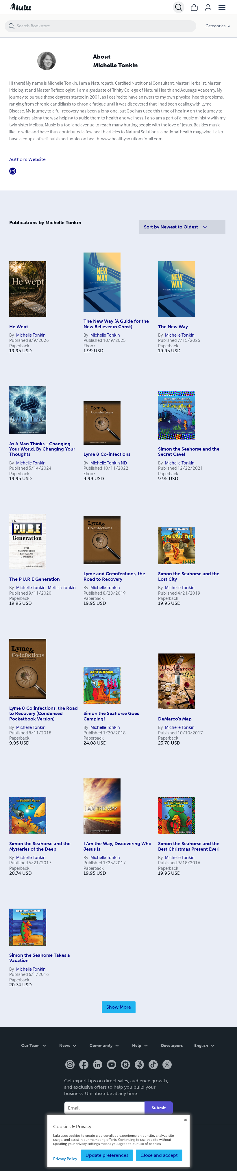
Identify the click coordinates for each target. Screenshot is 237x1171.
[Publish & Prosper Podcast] (139, 1065)
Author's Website (27, 159)
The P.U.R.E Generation (34, 579)
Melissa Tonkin (62, 587)
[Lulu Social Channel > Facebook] (83, 1065)
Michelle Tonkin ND (108, 462)
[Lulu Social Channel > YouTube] (111, 1065)
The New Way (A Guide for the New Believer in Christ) (116, 323)
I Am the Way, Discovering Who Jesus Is (117, 846)
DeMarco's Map (175, 719)
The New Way (173, 326)
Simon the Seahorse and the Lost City (188, 576)
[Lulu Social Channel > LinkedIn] (97, 1065)
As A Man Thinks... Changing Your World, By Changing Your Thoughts (42, 449)
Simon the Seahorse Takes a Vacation (39, 957)
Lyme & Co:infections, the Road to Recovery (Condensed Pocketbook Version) (43, 713)
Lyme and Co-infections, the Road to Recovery (114, 576)
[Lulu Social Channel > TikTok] (153, 1065)
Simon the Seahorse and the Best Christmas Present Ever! (189, 846)
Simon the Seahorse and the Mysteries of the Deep (40, 846)
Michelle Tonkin (31, 334)
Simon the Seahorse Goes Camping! (111, 716)
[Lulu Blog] (125, 1065)
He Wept (18, 326)
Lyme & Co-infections (107, 454)
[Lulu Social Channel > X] (167, 1065)
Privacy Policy (65, 1159)
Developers (172, 1045)
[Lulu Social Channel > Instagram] (70, 1065)
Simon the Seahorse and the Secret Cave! (188, 451)
